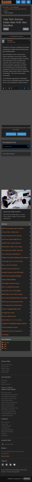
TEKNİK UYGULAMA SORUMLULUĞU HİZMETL (16, 257)
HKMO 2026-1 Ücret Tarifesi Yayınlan (16, 294)
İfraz (5, 348)
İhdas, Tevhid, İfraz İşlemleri (16, 265)
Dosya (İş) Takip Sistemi (11, 212)
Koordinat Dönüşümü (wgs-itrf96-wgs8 (16, 272)
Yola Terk (6, 342)
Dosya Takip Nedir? (6, 364)
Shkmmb (10, 40)
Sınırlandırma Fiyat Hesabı (8, 398)
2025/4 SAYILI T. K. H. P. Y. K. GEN (16, 320)
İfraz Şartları (16, 334)
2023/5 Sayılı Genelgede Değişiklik (16, 276)
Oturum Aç (12, 134)
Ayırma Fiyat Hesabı (7, 400)
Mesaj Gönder (5, 456)
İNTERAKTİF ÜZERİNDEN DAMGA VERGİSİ (16, 323)
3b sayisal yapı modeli (16, 312)
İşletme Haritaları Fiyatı (7, 406)
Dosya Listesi (5, 366)
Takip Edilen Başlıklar (7, 431)
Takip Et (26, 29)
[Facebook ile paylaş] (20, 88)
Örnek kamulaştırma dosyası (16, 327)
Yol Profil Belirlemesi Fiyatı (8, 413)
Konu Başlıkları (14, 7)
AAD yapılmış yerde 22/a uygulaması (16, 331)
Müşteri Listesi (5, 368)
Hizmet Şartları (10, 471)
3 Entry (6, 29)
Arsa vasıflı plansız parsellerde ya (16, 254)
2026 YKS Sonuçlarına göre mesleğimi (16, 228)
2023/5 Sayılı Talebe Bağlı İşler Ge (16, 239)
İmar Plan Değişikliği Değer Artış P (16, 309)
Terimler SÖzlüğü (6, 426)
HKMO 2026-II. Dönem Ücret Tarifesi (16, 246)
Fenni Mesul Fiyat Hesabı (8, 396)
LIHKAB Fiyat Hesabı (7, 415)
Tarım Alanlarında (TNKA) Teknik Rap (16, 250)
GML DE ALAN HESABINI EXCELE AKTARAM (16, 298)
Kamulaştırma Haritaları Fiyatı (9, 408)
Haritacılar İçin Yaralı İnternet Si (16, 268)
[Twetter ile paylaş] (24, 88)
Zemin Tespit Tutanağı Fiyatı (9, 402)
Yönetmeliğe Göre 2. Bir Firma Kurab (16, 261)
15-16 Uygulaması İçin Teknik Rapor (16, 305)
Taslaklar (3, 433)
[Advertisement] (16, 106)
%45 (5, 346)
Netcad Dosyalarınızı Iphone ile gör (16, 235)
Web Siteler (4, 435)
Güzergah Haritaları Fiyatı (8, 411)
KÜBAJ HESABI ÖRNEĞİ (16, 279)
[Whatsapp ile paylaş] (28, 88)
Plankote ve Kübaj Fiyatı (8, 404)
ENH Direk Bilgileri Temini (16, 316)
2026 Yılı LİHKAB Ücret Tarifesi (16, 287)
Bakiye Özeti (4, 372)
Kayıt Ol (22, 134)
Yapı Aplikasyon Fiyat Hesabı (9, 394)
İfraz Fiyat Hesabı (6, 392)
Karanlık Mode (9, 444)
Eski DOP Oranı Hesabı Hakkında (16, 243)
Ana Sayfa (6, 7)
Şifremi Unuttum (5, 384)
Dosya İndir (4, 424)
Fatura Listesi (5, 370)
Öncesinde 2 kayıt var (16, 36)
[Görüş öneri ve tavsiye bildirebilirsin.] (14, 464)
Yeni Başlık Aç (5, 428)
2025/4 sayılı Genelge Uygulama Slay (16, 301)
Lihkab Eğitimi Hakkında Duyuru (16, 283)
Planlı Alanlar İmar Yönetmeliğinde (16, 290)
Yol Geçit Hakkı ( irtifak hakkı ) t (16, 232)
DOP (5, 344)
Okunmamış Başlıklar (7, 429)
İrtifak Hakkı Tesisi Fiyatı (8, 410)
